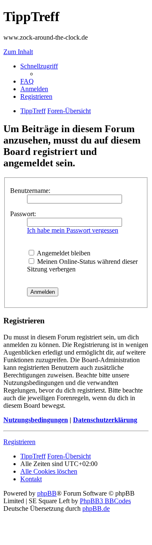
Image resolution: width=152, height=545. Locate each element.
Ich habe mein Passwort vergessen (72, 230)
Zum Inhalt (18, 51)
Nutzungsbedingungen (35, 419)
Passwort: (23, 213)
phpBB (47, 493)
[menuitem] (27, 81)
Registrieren (19, 441)
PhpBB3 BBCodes (105, 500)
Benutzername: (30, 190)
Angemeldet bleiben (62, 253)
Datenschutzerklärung (105, 419)
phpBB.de (96, 508)
